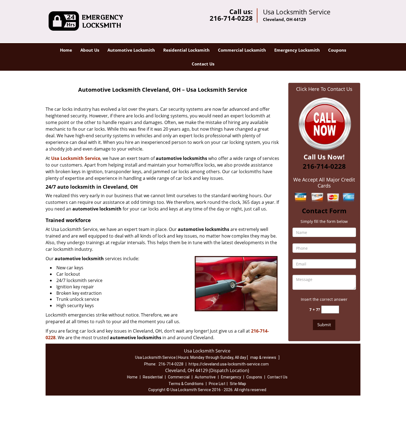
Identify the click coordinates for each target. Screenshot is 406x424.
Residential (153, 377)
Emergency (231, 377)
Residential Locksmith (186, 50)
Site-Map (238, 383)
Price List (217, 383)
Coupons (337, 50)
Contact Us (203, 64)
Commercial (178, 377)
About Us (89, 50)
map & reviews (263, 357)
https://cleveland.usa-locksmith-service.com (229, 364)
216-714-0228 (231, 18)
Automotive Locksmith (131, 50)
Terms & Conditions (186, 383)
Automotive (205, 377)
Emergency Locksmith (297, 50)
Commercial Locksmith (242, 50)
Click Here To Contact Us (324, 89)
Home (66, 50)
